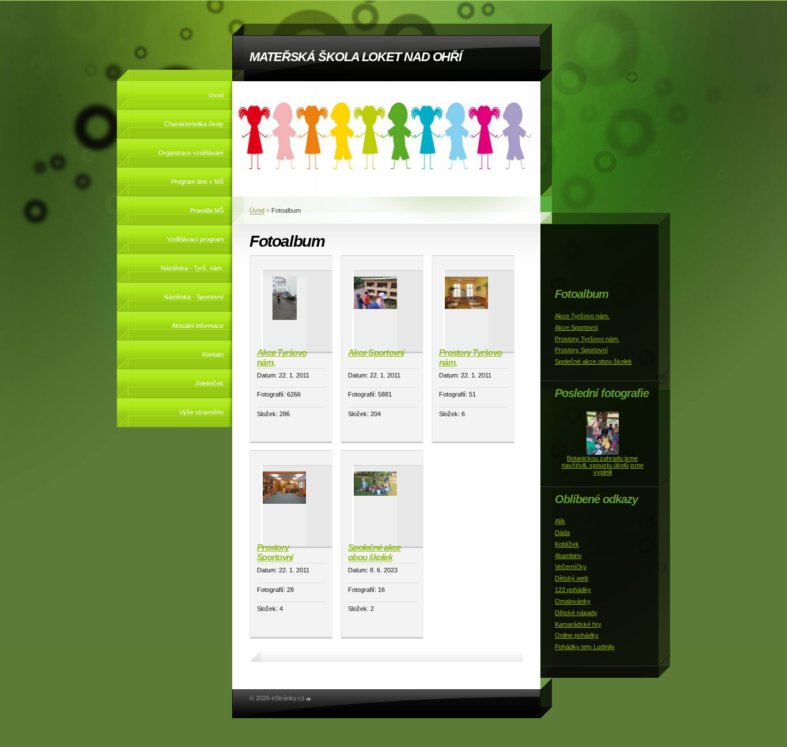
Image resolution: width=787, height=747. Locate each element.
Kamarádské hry (578, 624)
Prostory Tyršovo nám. (470, 357)
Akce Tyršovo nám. (282, 357)
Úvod (216, 95)
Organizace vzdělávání (191, 152)
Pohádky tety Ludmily (585, 646)
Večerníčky (571, 566)
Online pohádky (577, 635)
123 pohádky (573, 589)
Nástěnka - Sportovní (194, 296)
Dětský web (571, 578)
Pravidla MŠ (207, 210)
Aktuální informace (198, 325)
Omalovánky (573, 601)
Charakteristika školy (194, 123)
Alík (560, 521)
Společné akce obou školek (374, 552)
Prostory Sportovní (275, 552)
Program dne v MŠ (197, 181)
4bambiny (568, 555)
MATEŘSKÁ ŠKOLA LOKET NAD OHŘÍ (355, 57)
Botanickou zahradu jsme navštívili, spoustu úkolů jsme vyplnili (603, 465)
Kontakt (213, 354)
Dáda (562, 532)
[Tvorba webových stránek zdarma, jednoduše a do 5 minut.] (309, 698)
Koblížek (567, 544)
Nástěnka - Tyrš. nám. (192, 268)
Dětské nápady (576, 612)
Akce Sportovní (376, 352)
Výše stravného (201, 412)
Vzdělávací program (195, 239)
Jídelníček (209, 383)
